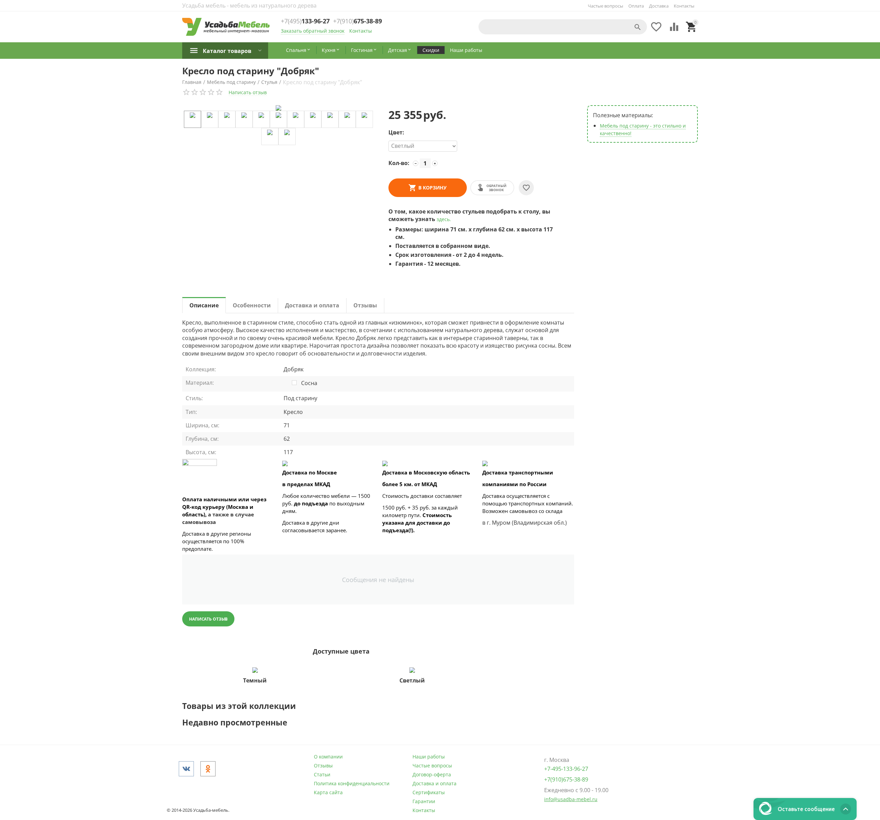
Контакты (684, 6)
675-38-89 (357, 21)
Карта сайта (328, 792)
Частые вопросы (605, 6)
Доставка (659, 6)
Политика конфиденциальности (351, 783)
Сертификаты (428, 792)
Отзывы (323, 765)
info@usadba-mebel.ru (570, 799)
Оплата (636, 6)
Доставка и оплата (434, 783)
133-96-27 (305, 21)
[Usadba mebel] (226, 27)
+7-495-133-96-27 (566, 769)
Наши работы (428, 756)
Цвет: (396, 132)
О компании (328, 756)
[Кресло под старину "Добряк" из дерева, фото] (278, 108)
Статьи (322, 774)
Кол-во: (398, 163)
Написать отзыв (248, 92)
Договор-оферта (431, 774)
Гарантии (423, 801)
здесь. (444, 219)
